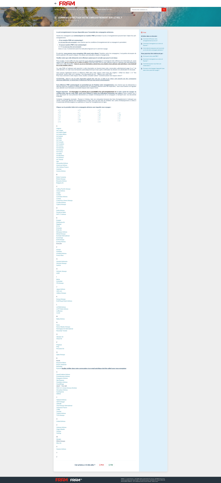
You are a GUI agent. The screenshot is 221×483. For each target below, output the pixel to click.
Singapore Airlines (62, 378)
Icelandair (59, 281)
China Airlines (60, 191)
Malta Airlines (60, 319)
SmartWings (60, 384)
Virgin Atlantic (60, 429)
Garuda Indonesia (61, 261)
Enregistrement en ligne (104, 9)
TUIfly (58, 409)
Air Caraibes (60, 144)
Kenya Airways (61, 299)
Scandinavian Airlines (63, 376)
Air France (59, 151)
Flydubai (59, 251)
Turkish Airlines (61, 413)
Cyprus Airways (61, 204)
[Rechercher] (163, 10)
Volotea (58, 431)
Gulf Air (58, 265)
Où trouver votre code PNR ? (150, 56)
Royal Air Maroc (61, 362)
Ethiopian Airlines (61, 232)
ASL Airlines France (62, 167)
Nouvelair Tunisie (61, 331)
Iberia (58, 279)
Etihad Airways (61, 234)
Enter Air (59, 230)
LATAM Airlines (61, 307)
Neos (58, 325)
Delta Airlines (60, 210)
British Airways (60, 179)
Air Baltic (59, 138)
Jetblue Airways (61, 293)
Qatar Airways (60, 354)
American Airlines (61, 165)
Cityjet (58, 193)
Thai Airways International (64, 405)
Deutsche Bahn (61, 212)
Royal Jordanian (61, 364)
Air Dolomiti (60, 148)
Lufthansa (59, 311)
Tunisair (58, 411)
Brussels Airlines (61, 181)
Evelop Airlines (61, 241)
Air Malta (59, 153)
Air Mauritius (60, 155)
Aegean (58, 128)
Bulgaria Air (60, 183)
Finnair (58, 249)
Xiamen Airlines (61, 449)
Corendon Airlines (61, 196)
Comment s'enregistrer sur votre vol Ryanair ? (153, 44)
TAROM (58, 403)
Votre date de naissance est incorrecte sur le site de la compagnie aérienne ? (153, 49)
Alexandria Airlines (62, 163)
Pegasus (59, 345)
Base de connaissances (69, 9)
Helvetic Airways (61, 271)
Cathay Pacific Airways (63, 189)
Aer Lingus (59, 130)
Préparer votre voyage (86, 9)
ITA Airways (60, 283)
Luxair (58, 313)
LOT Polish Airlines (62, 309)
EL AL (58, 226)
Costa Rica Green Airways (64, 200)
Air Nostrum (60, 157)
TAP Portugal (60, 402)
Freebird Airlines (61, 253)
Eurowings (59, 238)
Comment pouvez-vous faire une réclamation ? (152, 64)
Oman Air (59, 338)
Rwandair (59, 366)
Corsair (58, 198)
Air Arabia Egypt (61, 132)
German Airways (61, 263)
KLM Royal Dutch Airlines (64, 301)
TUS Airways (60, 415)
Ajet (57, 161)
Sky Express (60, 380)
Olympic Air (59, 337)
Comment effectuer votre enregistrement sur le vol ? (150, 39)
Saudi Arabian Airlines (63, 374)
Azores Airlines (61, 171)
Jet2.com (59, 291)
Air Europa (59, 150)
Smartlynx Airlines (61, 382)
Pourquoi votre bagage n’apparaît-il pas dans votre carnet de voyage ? (153, 69)
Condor (58, 194)
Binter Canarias (61, 177)
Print (144, 32)
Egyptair (58, 224)
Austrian (58, 169)
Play (57, 346)
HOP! (58, 273)
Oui (111, 465)
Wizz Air (58, 443)
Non (102, 465)
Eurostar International (62, 236)
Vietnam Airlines (61, 427)
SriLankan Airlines (62, 390)
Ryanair (58, 368)
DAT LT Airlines (61, 214)
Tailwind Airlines (61, 400)
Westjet (58, 439)
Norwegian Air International (64, 329)
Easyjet (58, 220)
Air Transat (59, 159)
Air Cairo (59, 140)
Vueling (58, 433)
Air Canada (59, 142)
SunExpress (60, 392)
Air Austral (59, 136)
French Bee (60, 255)
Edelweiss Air (60, 222)
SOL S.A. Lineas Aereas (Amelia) (66, 388)
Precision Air (60, 348)
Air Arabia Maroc (61, 134)
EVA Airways (60, 239)
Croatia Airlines (61, 202)
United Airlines (60, 421)
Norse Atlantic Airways (63, 327)
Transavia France (61, 407)
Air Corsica (59, 146)
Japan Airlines (60, 289)
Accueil (57, 9)
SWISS (58, 394)
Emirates (59, 228)
